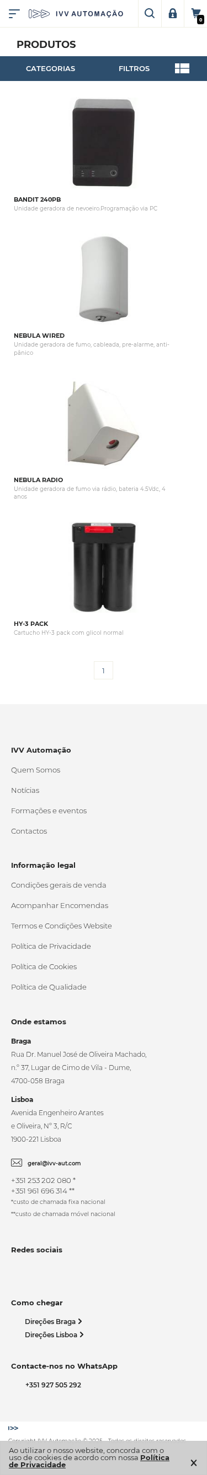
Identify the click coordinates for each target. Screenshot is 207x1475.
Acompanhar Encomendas (59, 905)
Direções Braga (51, 1321)
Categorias (50, 68)
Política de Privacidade (51, 946)
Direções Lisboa (52, 1335)
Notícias (25, 790)
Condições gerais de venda (59, 884)
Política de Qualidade (49, 986)
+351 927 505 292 (51, 1385)
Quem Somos (35, 769)
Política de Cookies (44, 966)
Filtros (134, 68)
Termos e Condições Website (61, 925)
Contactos (29, 830)
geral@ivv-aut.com (54, 1163)
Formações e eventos (49, 810)
